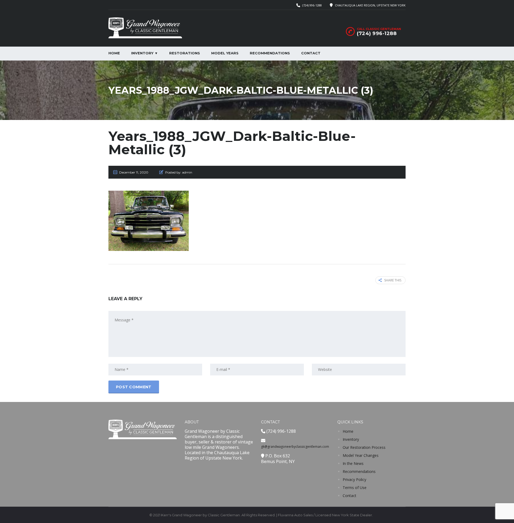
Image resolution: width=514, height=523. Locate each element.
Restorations (184, 53)
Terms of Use (354, 487)
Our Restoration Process (364, 447)
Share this (392, 280)
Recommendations (270, 53)
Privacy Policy (354, 479)
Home (114, 53)
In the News (353, 463)
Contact (310, 53)
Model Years (225, 53)
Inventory (351, 439)
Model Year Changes (361, 455)
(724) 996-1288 (312, 5)
